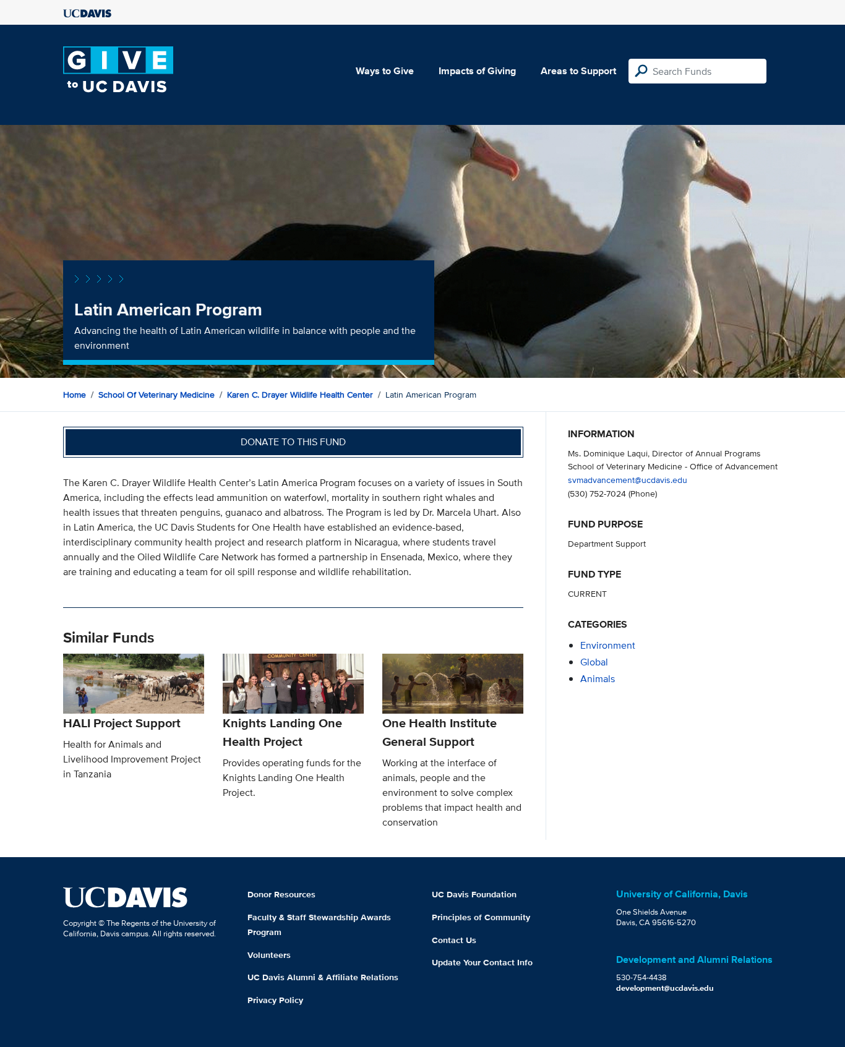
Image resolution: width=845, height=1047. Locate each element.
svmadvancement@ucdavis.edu (627, 479)
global (594, 662)
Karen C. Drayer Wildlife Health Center (300, 394)
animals (597, 679)
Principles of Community (481, 917)
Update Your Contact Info (482, 962)
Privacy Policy (275, 1000)
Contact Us (454, 940)
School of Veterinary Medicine (156, 394)
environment (607, 645)
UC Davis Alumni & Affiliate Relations (322, 977)
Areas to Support (578, 71)
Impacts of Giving (477, 71)
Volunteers (269, 955)
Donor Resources (281, 894)
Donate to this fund (293, 442)
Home (74, 394)
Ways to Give (385, 71)
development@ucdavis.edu (665, 988)
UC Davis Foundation (474, 894)
